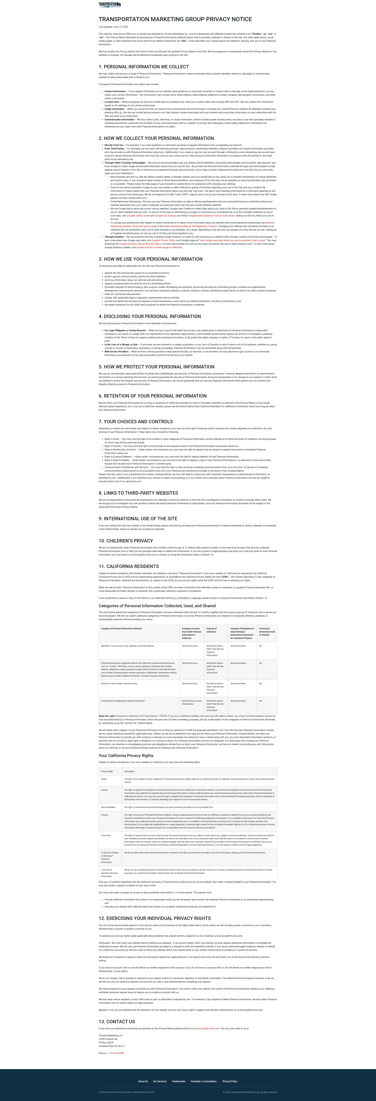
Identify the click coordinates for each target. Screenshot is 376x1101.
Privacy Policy (230, 1081)
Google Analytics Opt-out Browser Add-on (140, 243)
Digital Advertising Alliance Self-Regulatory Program (190, 226)
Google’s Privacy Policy (164, 240)
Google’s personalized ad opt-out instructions (211, 215)
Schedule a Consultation (203, 1081)
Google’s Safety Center (138, 215)
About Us (143, 1081)
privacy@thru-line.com (207, 1028)
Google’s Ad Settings (165, 215)
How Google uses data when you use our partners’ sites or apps (232, 240)
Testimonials (178, 1081)
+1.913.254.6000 (115, 1053)
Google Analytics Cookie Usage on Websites (159, 247)
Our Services (160, 1081)
